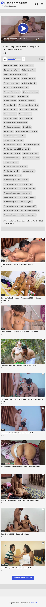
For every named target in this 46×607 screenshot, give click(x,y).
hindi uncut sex (11, 114)
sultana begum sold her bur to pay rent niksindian (22, 210)
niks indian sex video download (16, 123)
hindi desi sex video (12, 79)
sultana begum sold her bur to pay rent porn (21, 215)
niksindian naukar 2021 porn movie (18, 149)
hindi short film (11, 105)
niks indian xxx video (13, 127)
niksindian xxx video (12, 171)
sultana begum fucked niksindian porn (19, 184)
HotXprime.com (15, 3)
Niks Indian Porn (29, 70)
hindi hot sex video (12, 83)
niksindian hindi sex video (14, 140)
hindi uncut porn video (29, 109)
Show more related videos (23, 578)
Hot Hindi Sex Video (12, 70)
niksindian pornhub (31, 153)
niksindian (9, 131)
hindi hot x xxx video (31, 92)
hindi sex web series (27, 101)
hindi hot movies (29, 79)
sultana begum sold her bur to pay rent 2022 (21, 206)
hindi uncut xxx (26, 114)
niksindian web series (31, 158)
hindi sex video (11, 101)
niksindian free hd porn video (27, 131)
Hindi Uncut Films (27, 65)
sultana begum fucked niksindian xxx (18, 193)
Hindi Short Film (11, 65)
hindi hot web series (12, 92)
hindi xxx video (27, 118)
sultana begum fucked (13, 175)
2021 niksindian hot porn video (16, 74)
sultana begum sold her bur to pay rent (19, 202)
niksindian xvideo (12, 162)
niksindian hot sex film (13, 145)
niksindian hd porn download (15, 136)
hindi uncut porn (11, 109)
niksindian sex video (12, 158)
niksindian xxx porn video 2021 (16, 166)
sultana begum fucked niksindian (17, 180)
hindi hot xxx (10, 96)
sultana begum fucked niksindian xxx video (20, 197)
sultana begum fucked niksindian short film (20, 188)
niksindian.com (29, 171)
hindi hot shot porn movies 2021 (17, 87)
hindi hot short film (29, 83)
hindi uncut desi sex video (29, 105)
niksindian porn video (13, 153)
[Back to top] (42, 602)
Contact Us (34, 603)
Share (40, 59)
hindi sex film (23, 96)
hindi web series (11, 118)
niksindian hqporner (32, 145)
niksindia (27, 127)
